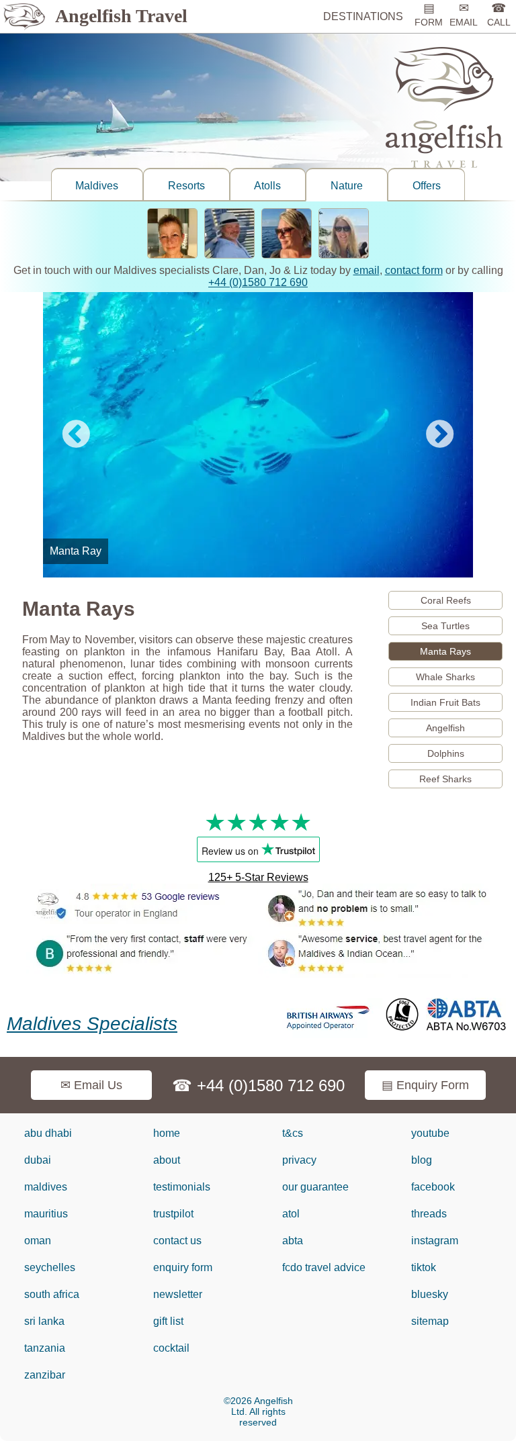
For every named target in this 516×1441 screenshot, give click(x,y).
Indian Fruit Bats (445, 702)
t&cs (292, 1133)
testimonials (181, 1187)
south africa (51, 1294)
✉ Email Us (91, 1085)
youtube (430, 1133)
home (166, 1133)
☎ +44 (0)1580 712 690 (258, 1085)
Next (440, 435)
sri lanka (44, 1321)
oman (37, 1240)
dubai (37, 1160)
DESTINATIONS (363, 16)
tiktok (423, 1267)
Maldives (96, 185)
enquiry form (182, 1267)
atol (291, 1213)
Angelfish (445, 728)
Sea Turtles (445, 625)
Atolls (267, 185)
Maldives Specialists (92, 1023)
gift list (168, 1321)
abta (292, 1240)
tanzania (44, 1348)
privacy (299, 1160)
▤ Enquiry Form (425, 1085)
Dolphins (445, 753)
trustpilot (173, 1213)
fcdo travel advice (324, 1267)
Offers (427, 185)
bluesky (429, 1294)
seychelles (49, 1267)
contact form (414, 270)
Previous (76, 435)
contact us (177, 1240)
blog (421, 1160)
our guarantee (315, 1187)
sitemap (430, 1321)
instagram (434, 1240)
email (366, 270)
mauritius (46, 1213)
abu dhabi (48, 1133)
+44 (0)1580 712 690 (258, 282)
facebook (433, 1187)
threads (429, 1213)
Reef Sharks (445, 779)
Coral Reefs (446, 600)
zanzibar (44, 1375)
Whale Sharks (445, 676)
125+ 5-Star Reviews (258, 877)
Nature (347, 185)
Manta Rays (445, 651)
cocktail (171, 1348)
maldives (45, 1187)
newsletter (177, 1294)
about (166, 1160)
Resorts (186, 185)
